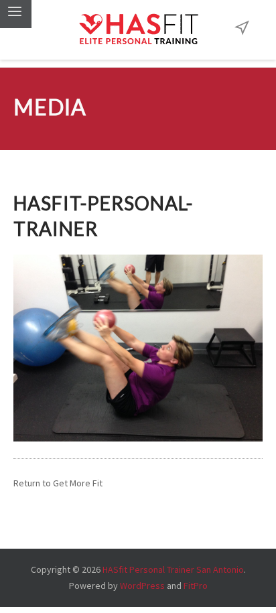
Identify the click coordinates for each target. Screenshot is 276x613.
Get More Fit (77, 483)
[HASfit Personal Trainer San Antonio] (138, 30)
